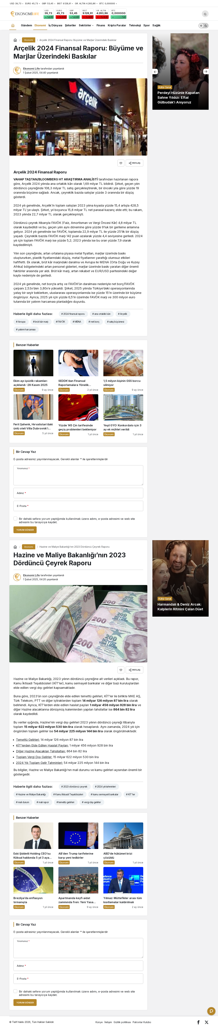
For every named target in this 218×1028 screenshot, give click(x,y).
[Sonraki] (206, 71)
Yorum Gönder (25, 530)
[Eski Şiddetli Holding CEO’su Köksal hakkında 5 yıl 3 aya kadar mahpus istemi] (33, 843)
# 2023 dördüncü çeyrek (74, 786)
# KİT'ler (130, 794)
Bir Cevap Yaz (26, 452)
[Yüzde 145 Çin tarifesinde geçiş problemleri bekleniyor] (78, 415)
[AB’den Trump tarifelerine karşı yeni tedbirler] (78, 843)
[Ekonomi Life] (24, 13)
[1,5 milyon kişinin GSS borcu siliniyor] (123, 371)
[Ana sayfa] (12, 25)
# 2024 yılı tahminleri (105, 786)
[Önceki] (155, 71)
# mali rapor (43, 802)
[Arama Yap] (205, 13)
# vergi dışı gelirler (91, 802)
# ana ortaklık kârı (101, 313)
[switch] (203, 25)
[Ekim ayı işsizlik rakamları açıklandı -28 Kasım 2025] (33, 371)
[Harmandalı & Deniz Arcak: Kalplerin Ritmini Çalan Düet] (180, 578)
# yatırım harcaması (25, 329)
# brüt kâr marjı (40, 321)
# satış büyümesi (115, 321)
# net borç (94, 321)
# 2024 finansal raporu (73, 313)
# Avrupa (20, 321)
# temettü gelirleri (65, 802)
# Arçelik (122, 313)
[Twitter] (207, 1022)
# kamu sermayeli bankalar (104, 794)
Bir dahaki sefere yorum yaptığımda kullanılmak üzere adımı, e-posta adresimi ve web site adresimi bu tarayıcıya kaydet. (77, 520)
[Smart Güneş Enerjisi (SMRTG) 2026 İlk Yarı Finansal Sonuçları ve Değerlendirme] (180, 71)
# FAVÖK (60, 321)
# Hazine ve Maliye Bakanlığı (31, 794)
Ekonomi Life (31, 68)
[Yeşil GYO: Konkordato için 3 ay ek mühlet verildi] (123, 415)
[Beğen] (121, 163)
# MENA (77, 321)
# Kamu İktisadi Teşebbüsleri (68, 794)
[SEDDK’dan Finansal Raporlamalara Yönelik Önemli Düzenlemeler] (78, 371)
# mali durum (22, 802)
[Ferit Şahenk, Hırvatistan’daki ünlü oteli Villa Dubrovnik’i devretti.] (33, 415)
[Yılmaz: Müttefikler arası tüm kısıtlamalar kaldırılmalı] (123, 888)
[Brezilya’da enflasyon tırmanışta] (33, 888)
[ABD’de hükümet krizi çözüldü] (123, 843)
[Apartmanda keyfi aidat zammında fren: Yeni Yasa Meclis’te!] (78, 888)
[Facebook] (198, 1022)
